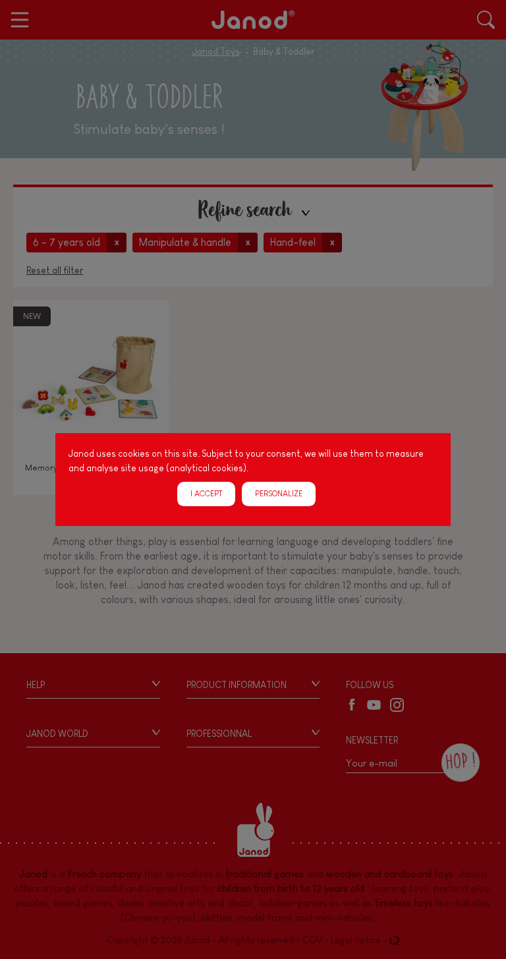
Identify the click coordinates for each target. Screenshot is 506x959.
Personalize (278, 493)
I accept (206, 493)
